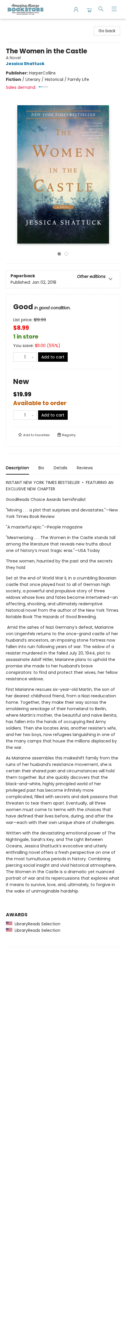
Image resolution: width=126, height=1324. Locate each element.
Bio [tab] (41, 468)
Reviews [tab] (85, 468)
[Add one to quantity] (32, 357)
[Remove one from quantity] (17, 357)
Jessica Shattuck (25, 64)
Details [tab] (60, 468)
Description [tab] (17, 468)
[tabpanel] (63, 713)
